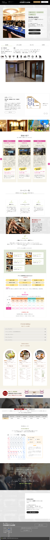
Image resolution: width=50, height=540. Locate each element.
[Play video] (25, 71)
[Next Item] (47, 125)
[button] (33, 102)
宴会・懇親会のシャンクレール (25, 1)
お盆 (3, 538)
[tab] (6, 45)
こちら (17, 538)
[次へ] (47, 113)
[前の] (44, 113)
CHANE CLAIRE (25, 2)
